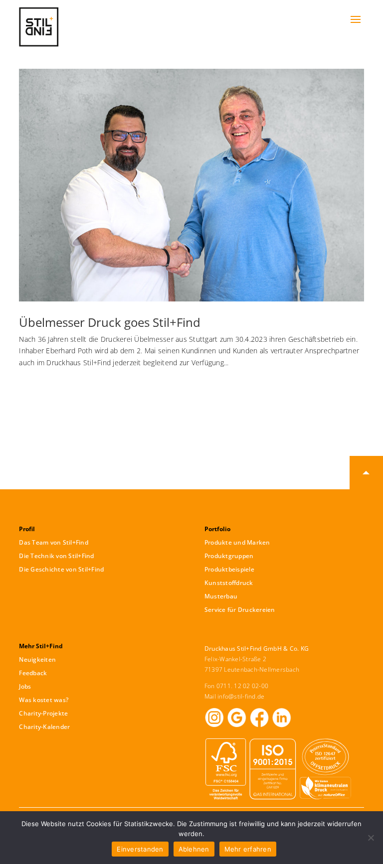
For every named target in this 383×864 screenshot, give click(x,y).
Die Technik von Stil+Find (56, 556)
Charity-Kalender (44, 726)
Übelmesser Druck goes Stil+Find (109, 322)
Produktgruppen (229, 556)
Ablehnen (194, 849)
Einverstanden (140, 849)
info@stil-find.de (240, 696)
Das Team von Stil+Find (53, 542)
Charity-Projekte (43, 713)
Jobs (25, 686)
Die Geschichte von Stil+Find (61, 569)
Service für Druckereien (239, 609)
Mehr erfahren (247, 849)
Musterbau (220, 596)
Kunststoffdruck (228, 582)
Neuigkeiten (37, 659)
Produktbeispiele (229, 569)
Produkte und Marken (237, 542)
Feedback (33, 673)
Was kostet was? (43, 700)
